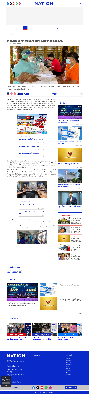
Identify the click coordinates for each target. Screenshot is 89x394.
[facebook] (33, 388)
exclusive (36, 362)
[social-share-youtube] (14, 3)
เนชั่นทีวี (40, 392)
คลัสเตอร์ (15, 271)
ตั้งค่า (6, 385)
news (35, 360)
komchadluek (68, 362)
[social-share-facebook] (8, 3)
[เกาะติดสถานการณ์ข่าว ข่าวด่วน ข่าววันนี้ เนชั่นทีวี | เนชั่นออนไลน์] (43, 3)
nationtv (67, 366)
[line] (46, 388)
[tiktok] (37, 388)
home (35, 358)
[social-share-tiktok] (11, 3)
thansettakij (68, 374)
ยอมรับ (6, 383)
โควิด (20, 271)
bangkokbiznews (69, 364)
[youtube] (42, 388)
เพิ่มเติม (3, 380)
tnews (67, 372)
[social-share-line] (17, 3)
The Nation (68, 358)
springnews (68, 368)
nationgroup (68, 360)
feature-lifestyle (50, 362)
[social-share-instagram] (20, 3)
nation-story (49, 360)
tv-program (48, 358)
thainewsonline (69, 370)
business (36, 364)
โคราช (9, 271)
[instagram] (50, 388)
